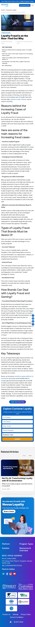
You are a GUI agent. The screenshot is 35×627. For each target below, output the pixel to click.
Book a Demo (9, 511)
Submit (18, 439)
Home (3, 10)
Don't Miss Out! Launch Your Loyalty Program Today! (18, 1)
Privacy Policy (26, 614)
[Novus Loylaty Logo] (5, 5)
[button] (32, 5)
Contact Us (6, 614)
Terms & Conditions (16, 617)
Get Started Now (24, 5)
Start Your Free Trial (17, 402)
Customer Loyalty (11, 10)
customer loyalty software (18, 99)
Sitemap (15, 614)
